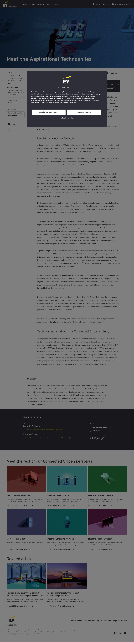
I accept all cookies (84, 112)
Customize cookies (66, 118)
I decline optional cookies (48, 112)
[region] (67, 99)
